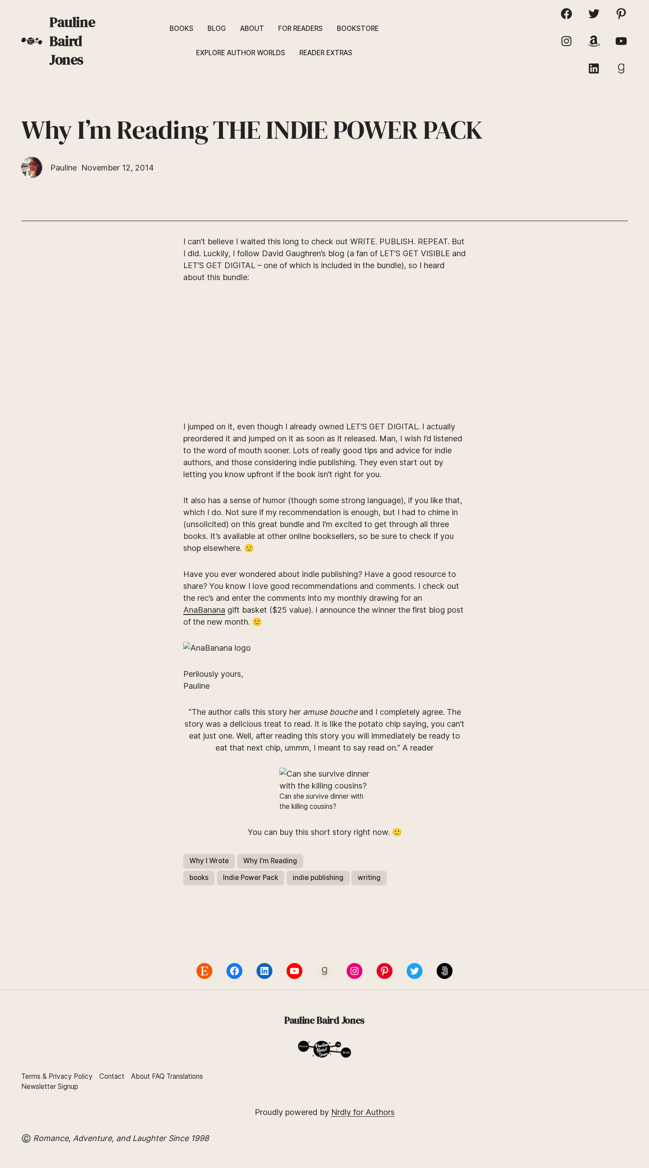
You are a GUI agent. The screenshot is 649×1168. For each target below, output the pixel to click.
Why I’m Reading (270, 861)
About (140, 1076)
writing (369, 877)
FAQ (158, 1076)
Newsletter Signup (49, 1086)
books (198, 877)
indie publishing (318, 877)
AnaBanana (204, 609)
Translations (184, 1076)
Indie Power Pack (250, 877)
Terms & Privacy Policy (57, 1076)
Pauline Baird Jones (72, 40)
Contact (112, 1076)
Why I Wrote (209, 861)
